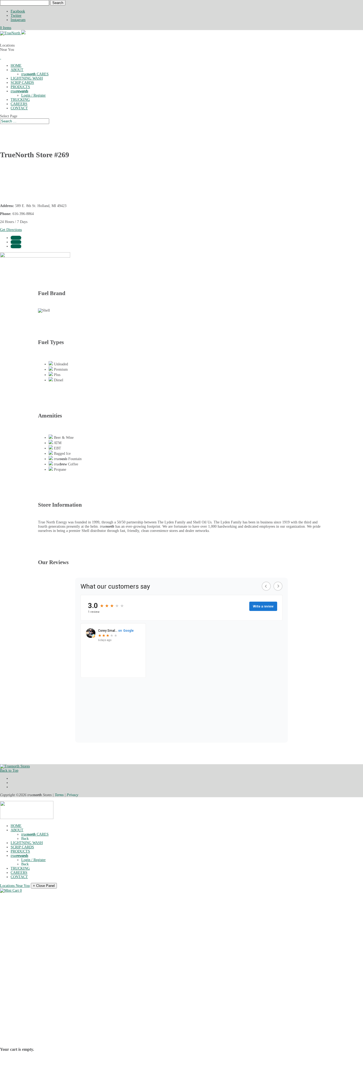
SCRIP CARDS (22, 83)
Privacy (72, 795)
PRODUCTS (20, 87)
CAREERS (19, 104)
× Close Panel (44, 886)
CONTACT (19, 108)
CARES (35, 74)
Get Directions (11, 230)
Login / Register (33, 95)
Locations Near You (15, 886)
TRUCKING (20, 100)
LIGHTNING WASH (27, 78)
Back (25, 839)
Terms (59, 795)
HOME (16, 66)
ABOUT (17, 70)
